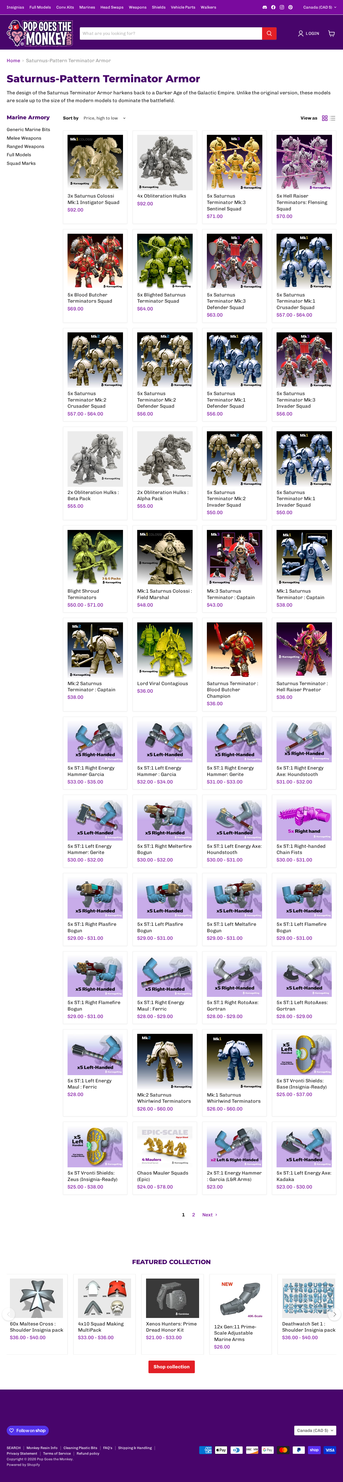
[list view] (332, 118)
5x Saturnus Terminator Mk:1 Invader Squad (296, 498)
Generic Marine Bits (28, 129)
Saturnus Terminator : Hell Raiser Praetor (302, 687)
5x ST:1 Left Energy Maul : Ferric (89, 1084)
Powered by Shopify (23, 1465)
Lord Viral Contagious (162, 683)
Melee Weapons (24, 138)
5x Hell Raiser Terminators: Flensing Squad (302, 202)
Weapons (138, 7)
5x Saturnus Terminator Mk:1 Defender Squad (226, 400)
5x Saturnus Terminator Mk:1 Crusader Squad (296, 301)
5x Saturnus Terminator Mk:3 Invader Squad (296, 400)
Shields (159, 7)
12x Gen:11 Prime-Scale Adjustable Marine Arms (235, 1333)
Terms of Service (57, 1453)
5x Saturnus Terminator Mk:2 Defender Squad (156, 400)
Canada (317, 7)
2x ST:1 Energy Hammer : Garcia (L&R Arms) (234, 1176)
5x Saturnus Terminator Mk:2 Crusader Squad (87, 400)
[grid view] (325, 118)
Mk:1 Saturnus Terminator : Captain (301, 594)
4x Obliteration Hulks (161, 196)
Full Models (40, 7)
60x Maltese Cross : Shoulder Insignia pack (36, 1327)
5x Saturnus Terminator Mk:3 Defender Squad (226, 301)
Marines (87, 7)
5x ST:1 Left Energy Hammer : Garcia (159, 771)
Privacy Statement (22, 1453)
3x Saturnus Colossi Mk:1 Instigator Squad (94, 199)
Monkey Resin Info (42, 1448)
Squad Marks (21, 163)
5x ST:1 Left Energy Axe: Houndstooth (234, 849)
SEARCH (14, 1448)
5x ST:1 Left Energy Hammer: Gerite (89, 849)
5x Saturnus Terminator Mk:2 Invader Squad (226, 498)
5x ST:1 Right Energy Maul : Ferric (160, 1006)
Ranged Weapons (25, 146)
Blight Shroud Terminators (83, 594)
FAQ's (107, 1448)
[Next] (334, 1314)
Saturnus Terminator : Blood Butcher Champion (232, 690)
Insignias (15, 7)
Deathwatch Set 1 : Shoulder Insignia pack (308, 1327)
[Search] (269, 33)
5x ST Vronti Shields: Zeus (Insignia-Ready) (92, 1176)
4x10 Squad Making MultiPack (101, 1327)
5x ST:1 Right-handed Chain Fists (301, 849)
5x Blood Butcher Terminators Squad (90, 298)
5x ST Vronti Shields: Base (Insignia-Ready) (302, 1084)
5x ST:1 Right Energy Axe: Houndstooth (300, 771)
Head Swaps (112, 7)
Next (208, 1215)
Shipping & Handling (135, 1448)
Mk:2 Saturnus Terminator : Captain (91, 687)
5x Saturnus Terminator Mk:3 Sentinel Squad (226, 202)
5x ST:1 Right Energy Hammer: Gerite (230, 771)
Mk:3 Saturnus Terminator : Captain (231, 594)
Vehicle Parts (183, 7)
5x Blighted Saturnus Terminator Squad (161, 298)
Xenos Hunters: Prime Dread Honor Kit (171, 1327)
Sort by (71, 118)
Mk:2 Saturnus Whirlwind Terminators (164, 1098)
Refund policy (88, 1453)
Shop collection (172, 1367)
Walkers (208, 7)
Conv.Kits (65, 7)
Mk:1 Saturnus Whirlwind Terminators (234, 1098)
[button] (310, 33)
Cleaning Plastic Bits (80, 1448)
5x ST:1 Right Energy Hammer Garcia (91, 771)
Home (13, 61)
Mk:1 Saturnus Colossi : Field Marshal (164, 594)
